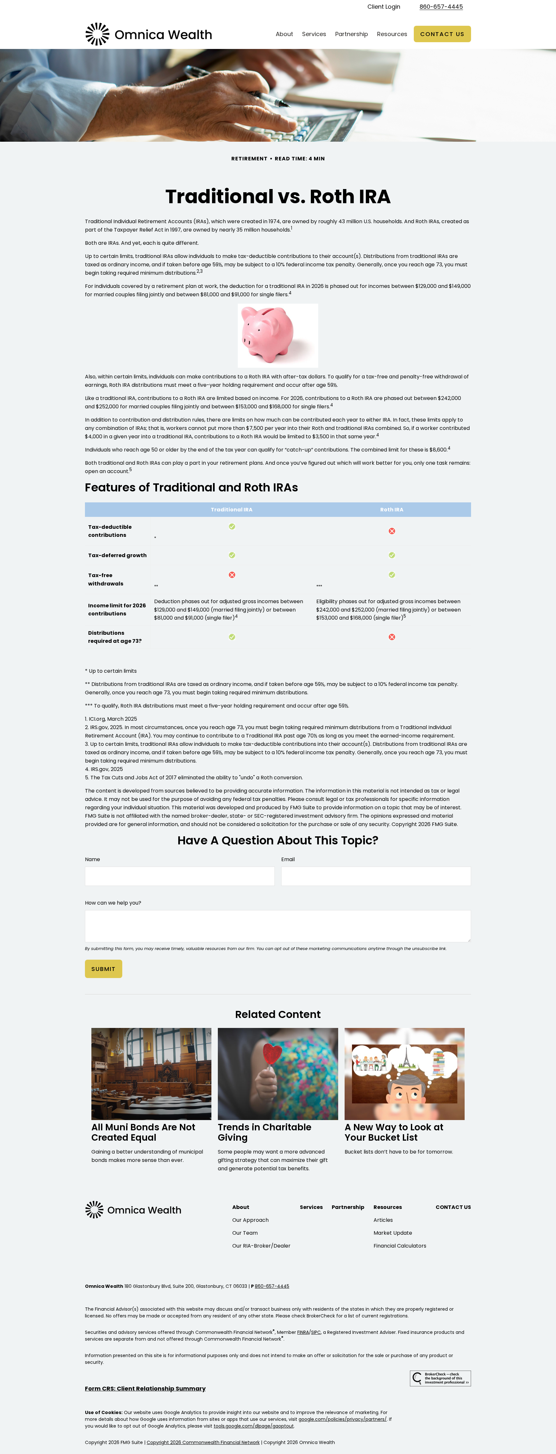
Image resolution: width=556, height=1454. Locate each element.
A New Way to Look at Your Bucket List (394, 1132)
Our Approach (250, 1220)
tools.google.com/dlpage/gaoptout (254, 1426)
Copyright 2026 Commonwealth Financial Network (203, 1442)
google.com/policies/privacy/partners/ (343, 1419)
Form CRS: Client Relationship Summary (145, 1388)
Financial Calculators (400, 1246)
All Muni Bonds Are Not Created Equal (143, 1132)
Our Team (245, 1233)
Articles (383, 1220)
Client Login (383, 7)
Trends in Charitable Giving (264, 1132)
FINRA (303, 1332)
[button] (284, 34)
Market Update (393, 1233)
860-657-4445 (441, 7)
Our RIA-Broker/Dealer (261, 1246)
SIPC (316, 1332)
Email (288, 859)
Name (92, 859)
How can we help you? (113, 903)
